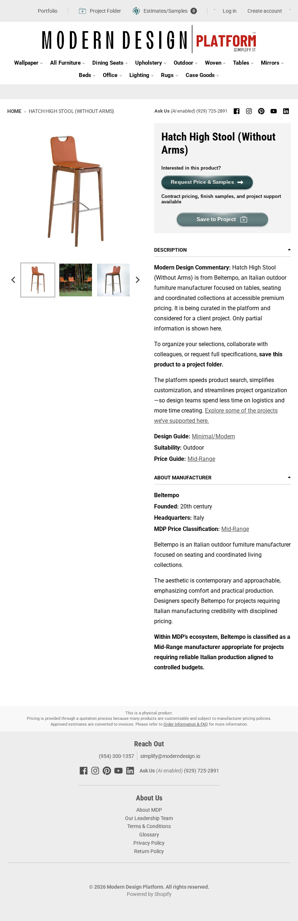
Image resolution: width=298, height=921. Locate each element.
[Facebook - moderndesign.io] (236, 111)
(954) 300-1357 (116, 756)
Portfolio (47, 11)
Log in (230, 11)
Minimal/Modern (213, 436)
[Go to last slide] (14, 280)
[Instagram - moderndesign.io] (249, 111)
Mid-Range (201, 458)
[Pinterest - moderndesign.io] (261, 111)
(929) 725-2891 (211, 111)
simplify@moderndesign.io (170, 756)
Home (14, 111)
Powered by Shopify (149, 894)
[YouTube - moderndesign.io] (273, 111)
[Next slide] (137, 280)
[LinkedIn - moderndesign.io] (286, 111)
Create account (264, 11)
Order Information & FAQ (186, 724)
